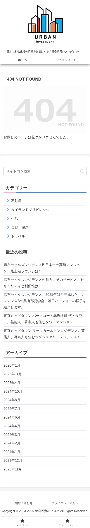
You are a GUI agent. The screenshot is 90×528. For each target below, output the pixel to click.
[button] (82, 171)
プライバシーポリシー (66, 503)
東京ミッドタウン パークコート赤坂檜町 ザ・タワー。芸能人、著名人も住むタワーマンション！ (42, 319)
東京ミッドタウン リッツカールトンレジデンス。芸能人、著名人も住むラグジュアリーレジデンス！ (44, 334)
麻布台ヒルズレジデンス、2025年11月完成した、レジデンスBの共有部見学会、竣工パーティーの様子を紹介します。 (44, 301)
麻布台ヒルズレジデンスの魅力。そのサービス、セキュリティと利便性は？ (43, 283)
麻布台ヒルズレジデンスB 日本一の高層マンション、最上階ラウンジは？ (41, 268)
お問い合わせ (23, 503)
